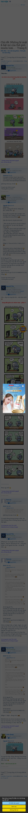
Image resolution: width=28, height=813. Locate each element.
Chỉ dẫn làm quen (14, 803)
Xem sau (14, 806)
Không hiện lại (14, 810)
